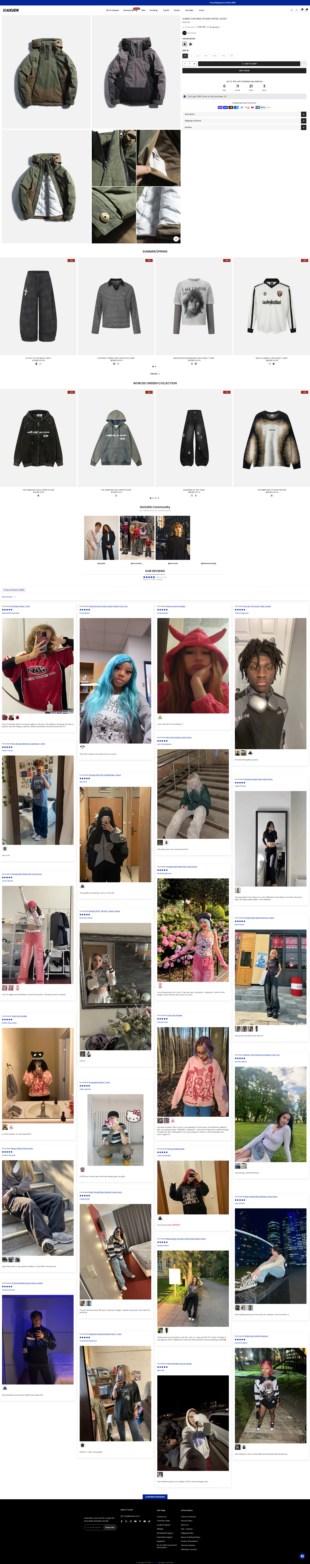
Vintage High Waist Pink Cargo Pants (182, 866)
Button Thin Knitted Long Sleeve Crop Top (261, 1055)
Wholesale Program (165, 1533)
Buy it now (244, 70)
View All (153, 374)
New (143, 10)
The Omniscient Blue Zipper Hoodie (116, 490)
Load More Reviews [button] (155, 1496)
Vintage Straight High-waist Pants (258, 779)
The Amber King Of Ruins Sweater (271, 490)
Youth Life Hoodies (174, 1015)
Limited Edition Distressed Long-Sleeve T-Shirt (194, 358)
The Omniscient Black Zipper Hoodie (38, 490)
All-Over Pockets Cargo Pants (179, 737)
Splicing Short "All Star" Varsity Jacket (104, 911)
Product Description (189, 1541)
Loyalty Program (163, 1525)
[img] (155, 577)
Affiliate (160, 1529)
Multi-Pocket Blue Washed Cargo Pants (105, 1192)
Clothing (153, 10)
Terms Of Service (188, 1517)
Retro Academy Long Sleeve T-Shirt (272, 358)
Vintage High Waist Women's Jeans (259, 918)
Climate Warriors (188, 1545)
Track (201, 10)
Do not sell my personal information (167, 1546)
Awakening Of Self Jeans (194, 490)
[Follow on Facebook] (121, 1521)
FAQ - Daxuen (187, 1529)
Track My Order (163, 1521)
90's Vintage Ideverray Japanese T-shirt (28, 744)
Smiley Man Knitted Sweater (256, 1336)
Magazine (161, 1541)
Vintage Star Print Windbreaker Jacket (105, 775)
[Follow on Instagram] (131, 1521)
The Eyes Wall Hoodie (175, 1149)
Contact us (161, 1517)
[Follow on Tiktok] (149, 1521)
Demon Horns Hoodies (176, 606)
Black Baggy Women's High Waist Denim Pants (186, 1239)
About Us (185, 1525)
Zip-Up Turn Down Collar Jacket (257, 606)
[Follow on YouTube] (144, 1521)
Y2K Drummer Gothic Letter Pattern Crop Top (108, 606)
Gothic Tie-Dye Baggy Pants (38, 358)
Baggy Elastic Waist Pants (22, 1148)
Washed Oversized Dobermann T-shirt (105, 1334)
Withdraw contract (189, 1549)
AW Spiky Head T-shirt (20, 606)
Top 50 (166, 10)
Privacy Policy (186, 1521)
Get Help (189, 10)
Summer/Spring (131, 10)
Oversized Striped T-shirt (99, 1082)
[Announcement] (155, 2)
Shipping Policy (187, 1533)
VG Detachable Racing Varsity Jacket (27, 1283)
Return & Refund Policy (190, 1537)
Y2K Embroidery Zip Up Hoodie (179, 1363)
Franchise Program (165, 1537)
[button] (244, 27)
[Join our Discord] (135, 1521)
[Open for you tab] (302, 1556)
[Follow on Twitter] (126, 1521)
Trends (176, 10)
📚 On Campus (112, 10)
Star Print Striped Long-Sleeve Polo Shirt (116, 358)
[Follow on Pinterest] (140, 1521)
